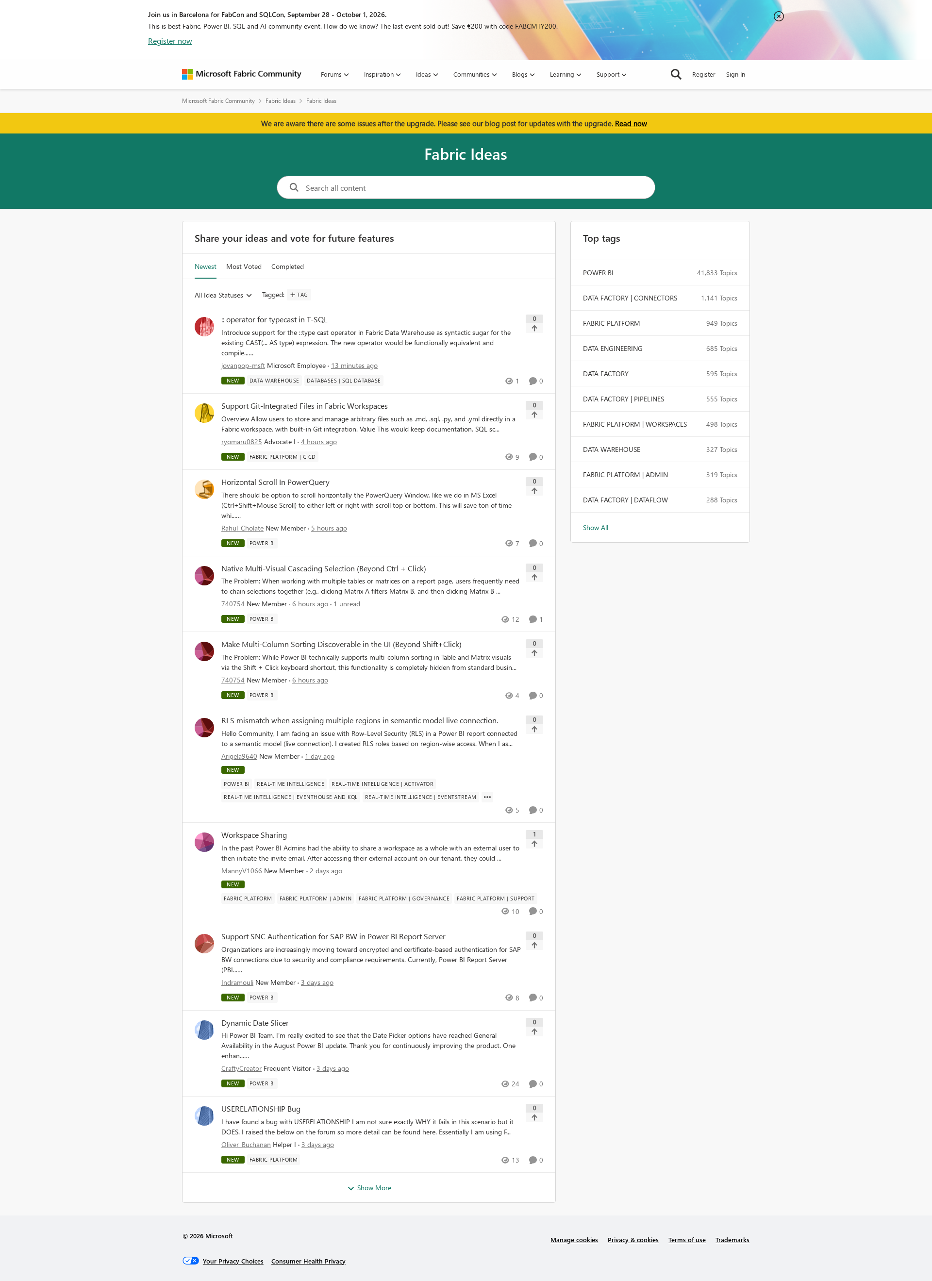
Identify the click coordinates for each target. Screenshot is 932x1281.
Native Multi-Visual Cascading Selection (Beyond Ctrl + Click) (323, 568)
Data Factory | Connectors (630, 297)
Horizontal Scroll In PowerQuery (275, 482)
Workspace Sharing (254, 835)
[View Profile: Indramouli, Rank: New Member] (204, 943)
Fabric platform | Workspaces (635, 424)
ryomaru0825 (241, 441)
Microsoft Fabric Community (218, 100)
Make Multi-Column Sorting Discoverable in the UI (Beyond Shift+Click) (341, 644)
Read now (631, 123)
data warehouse (611, 449)
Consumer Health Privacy (308, 1261)
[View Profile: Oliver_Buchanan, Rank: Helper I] (204, 1116)
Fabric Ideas (281, 100)
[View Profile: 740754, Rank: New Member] (204, 575)
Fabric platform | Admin (625, 474)
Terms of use (687, 1239)
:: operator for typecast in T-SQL (274, 319)
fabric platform (611, 323)
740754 (233, 603)
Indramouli (237, 982)
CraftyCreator (241, 1068)
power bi (598, 272)
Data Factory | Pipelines (623, 398)
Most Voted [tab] (244, 266)
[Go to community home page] (241, 74)
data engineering (613, 348)
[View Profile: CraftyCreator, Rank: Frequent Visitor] (204, 1030)
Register (704, 74)
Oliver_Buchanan (246, 1144)
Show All (595, 527)
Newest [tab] (205, 266)
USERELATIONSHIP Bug (260, 1109)
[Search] (676, 74)
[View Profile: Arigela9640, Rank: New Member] (204, 727)
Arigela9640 (239, 756)
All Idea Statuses (219, 295)
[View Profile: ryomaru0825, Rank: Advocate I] (204, 413)
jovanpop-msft (243, 365)
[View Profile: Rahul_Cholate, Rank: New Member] (204, 489)
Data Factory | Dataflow (625, 499)
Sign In (735, 74)
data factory (606, 373)
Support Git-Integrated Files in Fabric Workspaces (304, 406)
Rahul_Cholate (242, 527)
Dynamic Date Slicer (255, 1023)
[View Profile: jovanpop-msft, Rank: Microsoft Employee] (204, 326)
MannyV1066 (241, 870)
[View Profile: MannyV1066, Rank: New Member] (204, 842)
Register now (170, 40)
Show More (374, 1187)
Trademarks (732, 1239)
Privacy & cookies (633, 1239)
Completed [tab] (287, 266)
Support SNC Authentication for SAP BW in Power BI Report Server (333, 936)
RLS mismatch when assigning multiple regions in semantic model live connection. (359, 720)
